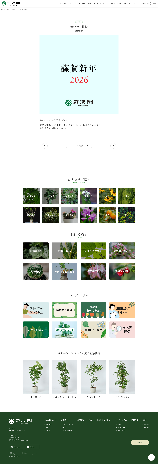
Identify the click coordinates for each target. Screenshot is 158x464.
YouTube (32, 447)
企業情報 (63, 3)
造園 (63, 427)
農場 (89, 3)
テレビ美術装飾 (67, 431)
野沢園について (51, 420)
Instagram (17, 447)
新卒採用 (146, 424)
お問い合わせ (144, 3)
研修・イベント (120, 431)
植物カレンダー (120, 427)
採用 (135, 3)
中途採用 (146, 427)
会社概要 (48, 424)
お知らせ (79, 22)
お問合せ (139, 442)
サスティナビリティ (101, 3)
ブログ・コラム (116, 3)
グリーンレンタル (67, 424)
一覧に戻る (79, 145)
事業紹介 (72, 3)
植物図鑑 (127, 3)
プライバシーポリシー (35, 454)
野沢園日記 (119, 424)
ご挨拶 (48, 431)
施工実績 (82, 3)
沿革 (47, 427)
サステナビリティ (103, 420)
